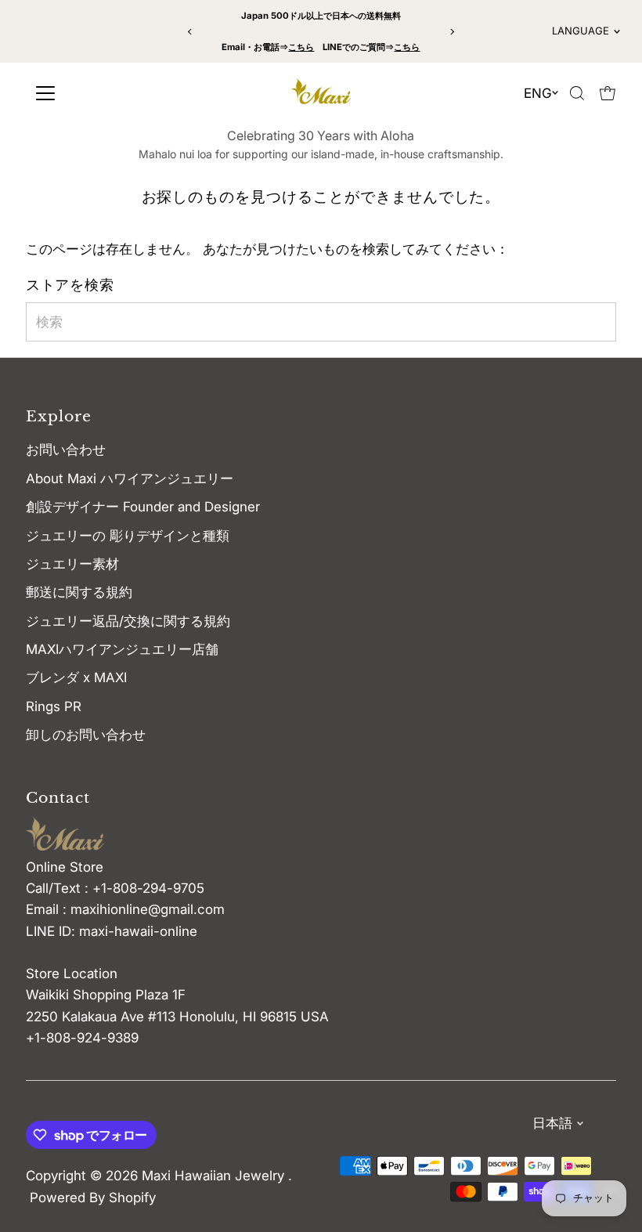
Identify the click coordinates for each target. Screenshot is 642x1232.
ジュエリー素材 (72, 564)
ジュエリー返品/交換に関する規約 (128, 621)
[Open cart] (607, 93)
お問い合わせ (66, 449)
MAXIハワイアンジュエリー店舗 (122, 649)
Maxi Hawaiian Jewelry (215, 1175)
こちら (301, 47)
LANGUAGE (580, 30)
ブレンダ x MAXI (76, 677)
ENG (538, 93)
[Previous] (190, 31)
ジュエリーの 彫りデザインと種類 (134, 536)
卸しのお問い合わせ (86, 734)
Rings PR (53, 706)
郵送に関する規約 (79, 592)
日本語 (552, 1123)
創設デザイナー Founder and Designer (143, 507)
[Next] (451, 31)
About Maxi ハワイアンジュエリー (129, 478)
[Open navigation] (102, 93)
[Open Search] (577, 93)
